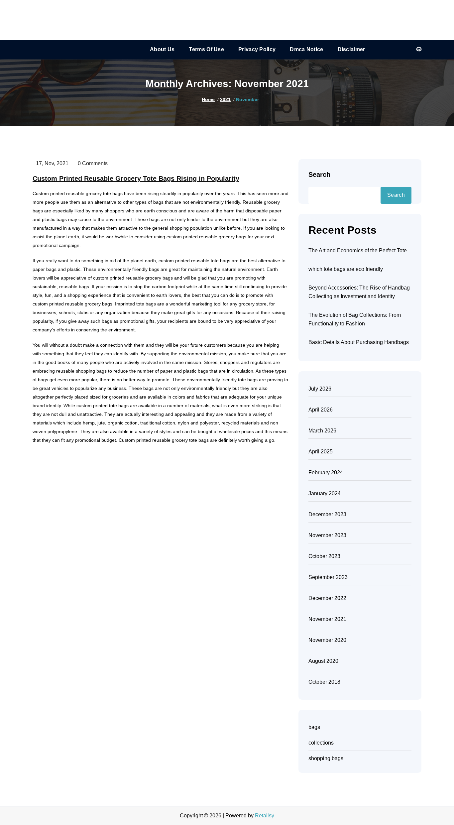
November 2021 (327, 619)
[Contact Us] (418, 49)
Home (208, 99)
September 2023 (328, 577)
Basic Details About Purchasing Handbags (358, 342)
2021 (225, 99)
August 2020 (323, 661)
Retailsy (264, 815)
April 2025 (320, 451)
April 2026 (320, 409)
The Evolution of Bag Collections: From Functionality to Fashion (354, 319)
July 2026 (319, 389)
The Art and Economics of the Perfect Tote (357, 250)
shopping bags (325, 758)
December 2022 (327, 598)
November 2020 (327, 640)
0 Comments (93, 163)
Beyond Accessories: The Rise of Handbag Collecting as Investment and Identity (359, 292)
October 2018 (324, 682)
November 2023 (327, 535)
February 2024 (325, 472)
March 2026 (322, 430)
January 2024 (324, 493)
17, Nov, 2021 (52, 163)
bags (314, 727)
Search (319, 174)
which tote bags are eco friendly (345, 269)
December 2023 (327, 514)
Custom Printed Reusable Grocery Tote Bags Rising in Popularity (136, 178)
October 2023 (324, 556)
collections (321, 743)
